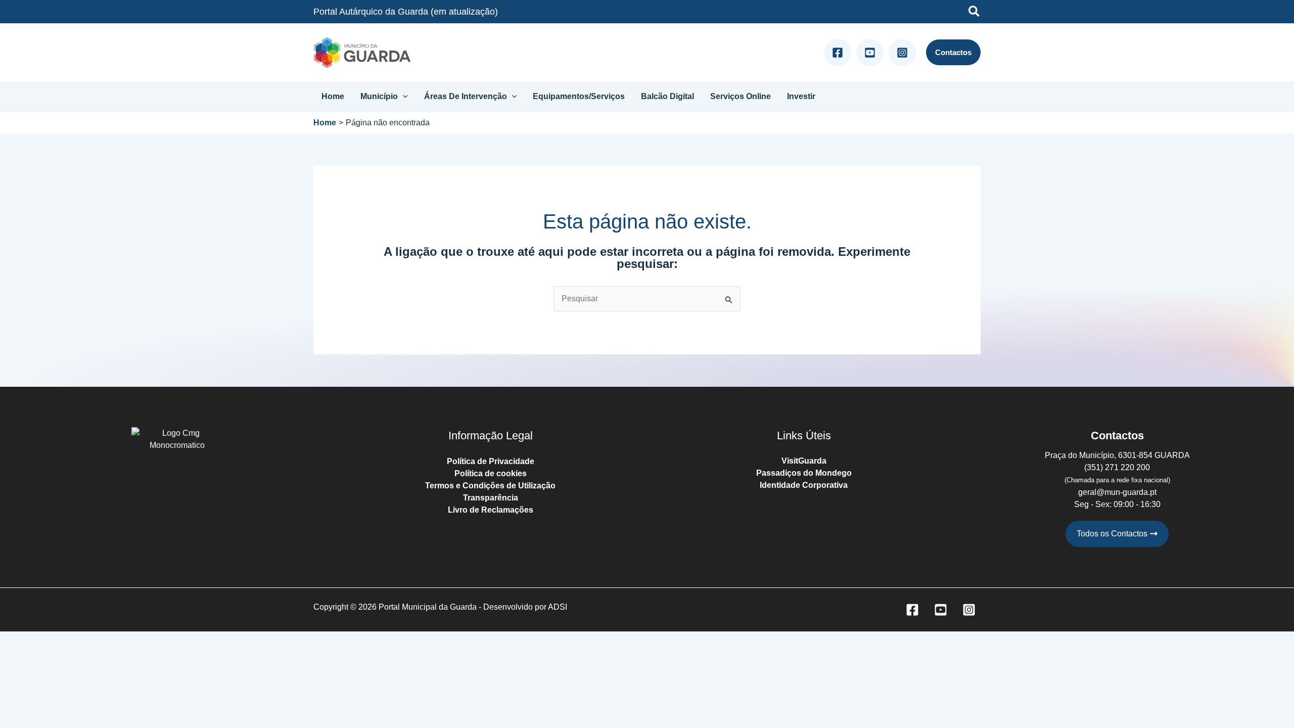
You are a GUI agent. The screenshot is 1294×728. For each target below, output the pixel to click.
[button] (974, 13)
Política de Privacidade (490, 461)
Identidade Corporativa (804, 485)
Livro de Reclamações (490, 510)
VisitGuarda (803, 461)
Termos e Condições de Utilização (490, 485)
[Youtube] (870, 52)
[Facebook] (837, 52)
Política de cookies (490, 473)
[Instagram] (902, 52)
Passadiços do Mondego (804, 473)
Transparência (490, 497)
